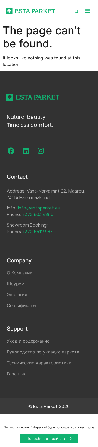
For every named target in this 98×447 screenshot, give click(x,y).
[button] (88, 11)
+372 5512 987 (37, 232)
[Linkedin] (26, 151)
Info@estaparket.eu (39, 208)
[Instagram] (41, 151)
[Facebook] (11, 151)
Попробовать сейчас (45, 438)
